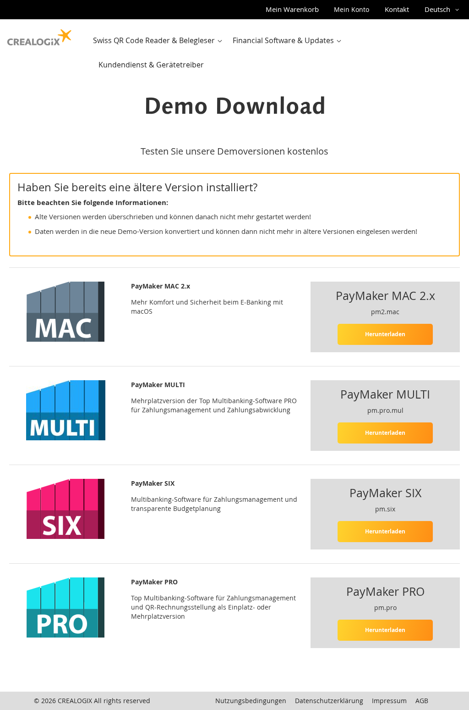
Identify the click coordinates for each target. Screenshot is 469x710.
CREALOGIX (75, 700)
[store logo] (39, 35)
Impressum (389, 700)
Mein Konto (351, 9)
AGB (421, 700)
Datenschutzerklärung (329, 700)
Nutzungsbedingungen (250, 700)
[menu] (275, 52)
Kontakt (397, 9)
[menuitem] (159, 40)
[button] (443, 10)
